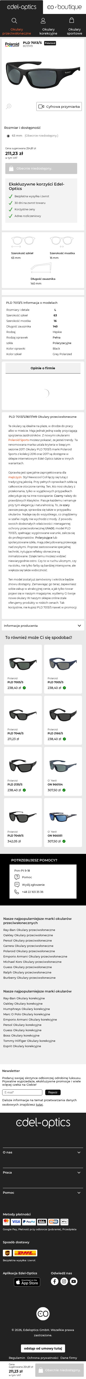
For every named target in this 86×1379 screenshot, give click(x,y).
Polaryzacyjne (62, 343)
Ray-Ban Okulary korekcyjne (24, 998)
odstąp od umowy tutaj (43, 1348)
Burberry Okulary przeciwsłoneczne (29, 977)
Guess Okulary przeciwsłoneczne (27, 967)
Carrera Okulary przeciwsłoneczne (28, 946)
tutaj (39, 1104)
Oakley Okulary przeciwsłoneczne (28, 935)
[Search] (14, 20)
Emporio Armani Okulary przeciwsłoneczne (35, 956)
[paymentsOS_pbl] (53, 1222)
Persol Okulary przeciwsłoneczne (27, 940)
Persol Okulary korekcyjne (22, 1025)
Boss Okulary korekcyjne (21, 1035)
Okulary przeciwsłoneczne (16, 31)
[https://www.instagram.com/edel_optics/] (64, 1282)
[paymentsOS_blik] (42, 1222)
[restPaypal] (29, 1222)
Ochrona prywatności (42, 1358)
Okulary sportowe (74, 31)
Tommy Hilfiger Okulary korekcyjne (29, 1040)
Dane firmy (68, 1358)
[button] (21, 7)
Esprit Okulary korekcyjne (22, 1046)
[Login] (43, 20)
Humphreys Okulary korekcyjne (26, 1009)
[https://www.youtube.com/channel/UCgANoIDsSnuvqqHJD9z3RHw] (73, 1282)
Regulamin (17, 1358)
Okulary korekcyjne (48, 31)
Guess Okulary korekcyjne (22, 1030)
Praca (7, 1172)
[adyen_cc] (6, 1222)
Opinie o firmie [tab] (43, 368)
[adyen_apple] (64, 1222)
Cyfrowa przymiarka (63, 106)
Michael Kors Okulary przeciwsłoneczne (32, 961)
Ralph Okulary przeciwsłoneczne (27, 972)
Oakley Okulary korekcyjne (23, 1003)
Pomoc (8, 1193)
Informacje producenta (21, 625)
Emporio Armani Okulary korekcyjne (30, 1019)
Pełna (56, 337)
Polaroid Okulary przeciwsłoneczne (29, 951)
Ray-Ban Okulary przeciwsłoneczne (29, 930)
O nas (7, 1152)
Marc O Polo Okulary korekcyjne (26, 1014)
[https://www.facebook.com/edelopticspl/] (54, 1282)
